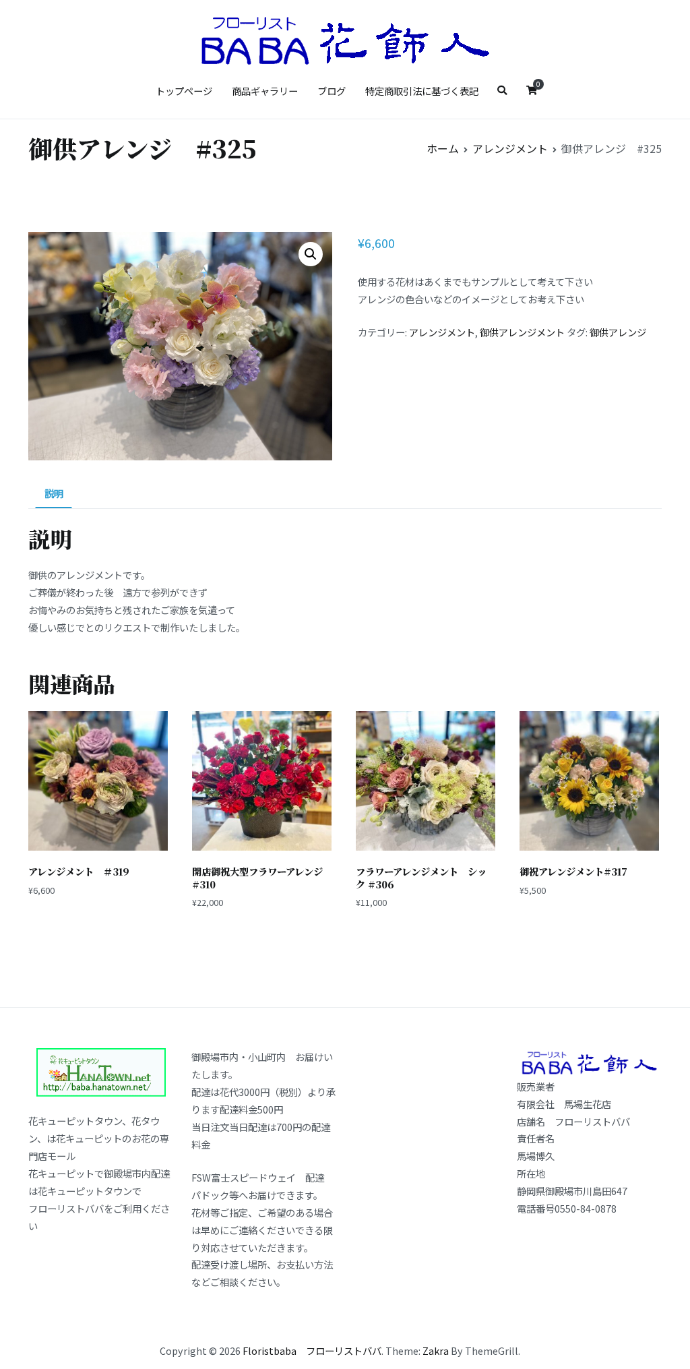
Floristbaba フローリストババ (312, 1350)
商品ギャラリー (265, 91)
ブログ (331, 91)
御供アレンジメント (522, 332)
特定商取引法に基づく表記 (421, 91)
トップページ (184, 91)
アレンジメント (510, 148)
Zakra (435, 1350)
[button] (311, 254)
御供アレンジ (618, 332)
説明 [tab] (53, 493)
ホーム (443, 148)
